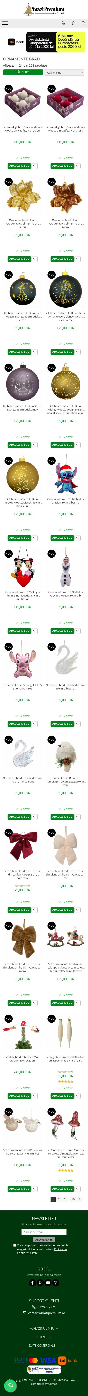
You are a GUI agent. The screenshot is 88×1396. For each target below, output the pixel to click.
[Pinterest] (40, 1282)
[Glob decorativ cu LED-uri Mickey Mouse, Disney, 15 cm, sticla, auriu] (22, 474)
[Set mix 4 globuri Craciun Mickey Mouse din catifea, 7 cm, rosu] (65, 102)
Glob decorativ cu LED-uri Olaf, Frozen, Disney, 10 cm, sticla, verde (22, 316)
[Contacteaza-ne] (63, 23)
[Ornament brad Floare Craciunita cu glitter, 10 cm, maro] (65, 195)
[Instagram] (55, 1282)
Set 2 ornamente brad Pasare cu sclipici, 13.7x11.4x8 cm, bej (22, 1151)
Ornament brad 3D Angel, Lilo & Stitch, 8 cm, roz (22, 686)
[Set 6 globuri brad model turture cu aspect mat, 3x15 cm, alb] (65, 1032)
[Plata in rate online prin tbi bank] (44, 42)
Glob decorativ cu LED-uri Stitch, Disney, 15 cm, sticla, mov (22, 407)
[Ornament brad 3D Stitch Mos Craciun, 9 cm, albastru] (65, 474)
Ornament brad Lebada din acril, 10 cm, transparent (22, 779)
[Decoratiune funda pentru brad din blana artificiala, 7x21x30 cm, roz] (65, 846)
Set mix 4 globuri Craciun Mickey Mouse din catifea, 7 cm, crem (22, 128)
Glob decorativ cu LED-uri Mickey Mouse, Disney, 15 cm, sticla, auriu (23, 502)
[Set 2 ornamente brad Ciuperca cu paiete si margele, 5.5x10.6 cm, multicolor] (65, 1125)
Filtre (24, 72)
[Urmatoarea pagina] (79, 1199)
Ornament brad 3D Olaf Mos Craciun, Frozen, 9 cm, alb (65, 593)
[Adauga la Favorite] (35, 166)
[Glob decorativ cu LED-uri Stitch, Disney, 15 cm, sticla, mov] (22, 381)
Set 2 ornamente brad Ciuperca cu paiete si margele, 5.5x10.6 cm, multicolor (66, 1153)
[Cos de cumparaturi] (73, 23)
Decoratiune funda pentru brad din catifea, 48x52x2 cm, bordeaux (22, 874)
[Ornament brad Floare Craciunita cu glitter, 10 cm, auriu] (22, 195)
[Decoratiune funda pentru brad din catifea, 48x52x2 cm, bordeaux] (22, 846)
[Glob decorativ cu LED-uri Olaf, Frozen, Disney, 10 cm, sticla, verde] (22, 288)
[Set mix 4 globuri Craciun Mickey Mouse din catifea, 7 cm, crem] (22, 102)
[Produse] (5, 24)
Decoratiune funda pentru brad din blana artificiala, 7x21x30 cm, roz (65, 874)
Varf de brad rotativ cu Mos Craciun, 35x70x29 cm (22, 1058)
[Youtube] (48, 1282)
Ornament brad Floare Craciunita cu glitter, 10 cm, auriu (22, 223)
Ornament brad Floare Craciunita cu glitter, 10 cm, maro (65, 223)
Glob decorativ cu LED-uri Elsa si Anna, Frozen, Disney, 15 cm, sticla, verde (65, 316)
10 (73, 1199)
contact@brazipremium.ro (46, 1313)
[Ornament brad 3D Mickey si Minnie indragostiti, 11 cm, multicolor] (22, 567)
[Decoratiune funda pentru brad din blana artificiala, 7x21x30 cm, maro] (22, 939)
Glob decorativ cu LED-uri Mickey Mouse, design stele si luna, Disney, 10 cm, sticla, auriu (65, 409)
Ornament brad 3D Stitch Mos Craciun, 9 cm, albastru (65, 500)
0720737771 (46, 1307)
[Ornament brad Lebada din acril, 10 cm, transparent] (22, 753)
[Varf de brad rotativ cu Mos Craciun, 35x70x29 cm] (22, 1032)
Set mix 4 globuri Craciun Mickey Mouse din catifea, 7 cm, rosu (65, 128)
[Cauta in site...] (83, 23)
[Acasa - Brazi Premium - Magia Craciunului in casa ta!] (44, 9)
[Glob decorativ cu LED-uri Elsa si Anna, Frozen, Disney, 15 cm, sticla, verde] (65, 288)
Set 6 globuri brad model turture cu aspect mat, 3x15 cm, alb (65, 1058)
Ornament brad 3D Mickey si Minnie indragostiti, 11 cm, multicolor (22, 595)
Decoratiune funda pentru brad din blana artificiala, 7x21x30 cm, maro (22, 967)
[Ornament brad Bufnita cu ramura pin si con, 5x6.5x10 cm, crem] (65, 753)
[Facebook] (32, 1282)
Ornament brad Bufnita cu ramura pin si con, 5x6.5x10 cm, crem (66, 781)
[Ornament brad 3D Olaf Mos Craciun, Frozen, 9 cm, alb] (65, 567)
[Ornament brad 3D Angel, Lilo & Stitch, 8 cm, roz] (22, 660)
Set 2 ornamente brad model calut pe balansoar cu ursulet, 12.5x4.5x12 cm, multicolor (65, 967)
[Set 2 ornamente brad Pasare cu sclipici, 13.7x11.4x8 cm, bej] (22, 1125)
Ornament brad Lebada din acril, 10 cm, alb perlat (65, 686)
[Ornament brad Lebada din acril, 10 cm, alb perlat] (65, 660)
